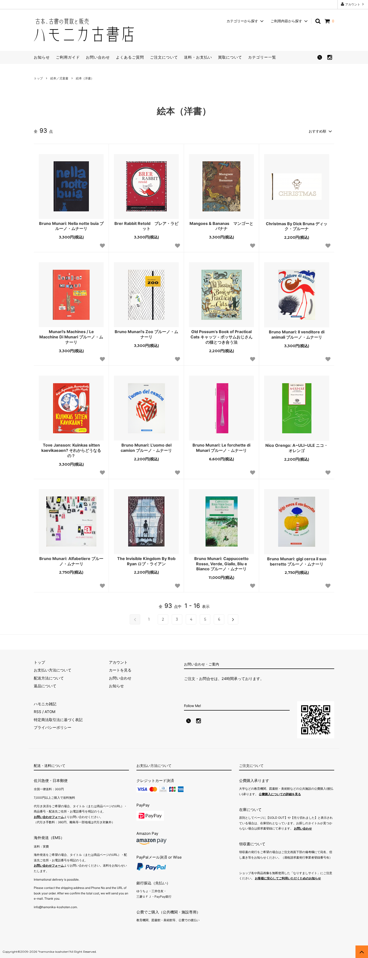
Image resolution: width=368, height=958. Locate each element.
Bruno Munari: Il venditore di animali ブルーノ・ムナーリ (296, 334)
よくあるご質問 (130, 57)
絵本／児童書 (59, 78)
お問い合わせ (98, 57)
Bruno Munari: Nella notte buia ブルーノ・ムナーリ (71, 226)
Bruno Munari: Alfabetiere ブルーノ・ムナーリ (71, 561)
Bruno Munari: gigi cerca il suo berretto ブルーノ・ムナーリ (296, 561)
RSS (37, 711)
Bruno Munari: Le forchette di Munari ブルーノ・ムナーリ (221, 448)
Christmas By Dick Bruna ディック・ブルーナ (296, 226)
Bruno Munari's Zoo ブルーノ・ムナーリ (146, 334)
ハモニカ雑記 (45, 704)
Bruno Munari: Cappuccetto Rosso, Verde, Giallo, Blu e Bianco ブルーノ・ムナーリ (221, 564)
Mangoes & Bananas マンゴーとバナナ (221, 226)
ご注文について (164, 57)
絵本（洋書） (85, 78)
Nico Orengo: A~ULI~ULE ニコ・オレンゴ (296, 448)
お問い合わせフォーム (49, 817)
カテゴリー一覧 (262, 57)
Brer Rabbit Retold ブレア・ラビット (146, 226)
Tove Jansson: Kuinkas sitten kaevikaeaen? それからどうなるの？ (71, 450)
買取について (230, 57)
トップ (38, 78)
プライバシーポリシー (52, 727)
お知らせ (42, 57)
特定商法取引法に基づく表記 (58, 719)
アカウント (352, 4)
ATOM (50, 711)
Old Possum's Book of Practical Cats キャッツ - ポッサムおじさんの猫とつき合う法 (222, 337)
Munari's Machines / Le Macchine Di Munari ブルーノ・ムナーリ (71, 337)
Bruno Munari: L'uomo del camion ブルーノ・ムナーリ (146, 448)
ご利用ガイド (68, 57)
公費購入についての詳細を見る (280, 794)
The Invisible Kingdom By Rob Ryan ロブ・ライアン (146, 561)
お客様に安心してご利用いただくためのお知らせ (288, 878)
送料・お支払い (198, 57)
